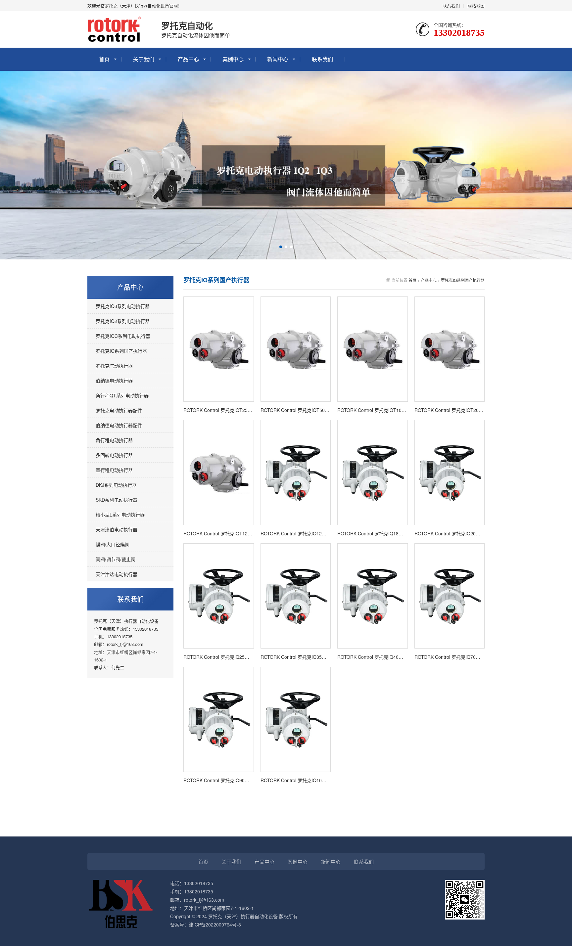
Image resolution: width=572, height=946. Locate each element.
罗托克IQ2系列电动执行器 (123, 321)
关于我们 (143, 59)
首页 (104, 59)
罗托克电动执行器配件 (119, 410)
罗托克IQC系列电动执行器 (123, 336)
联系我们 (451, 5)
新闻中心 (277, 59)
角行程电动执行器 (114, 440)
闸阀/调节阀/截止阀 (115, 559)
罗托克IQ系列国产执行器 (121, 350)
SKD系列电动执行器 (116, 499)
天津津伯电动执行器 (116, 529)
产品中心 (188, 59)
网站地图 (476, 5)
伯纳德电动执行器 (114, 380)
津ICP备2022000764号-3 (215, 924)
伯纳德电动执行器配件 (119, 425)
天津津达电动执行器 (116, 574)
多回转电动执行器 (114, 455)
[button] (280, 247)
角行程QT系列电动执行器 (122, 395)
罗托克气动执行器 (114, 365)
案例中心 (233, 59)
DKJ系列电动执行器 (116, 484)
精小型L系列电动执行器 (120, 514)
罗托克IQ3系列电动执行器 (123, 306)
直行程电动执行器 (114, 470)
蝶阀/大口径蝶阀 (112, 544)
